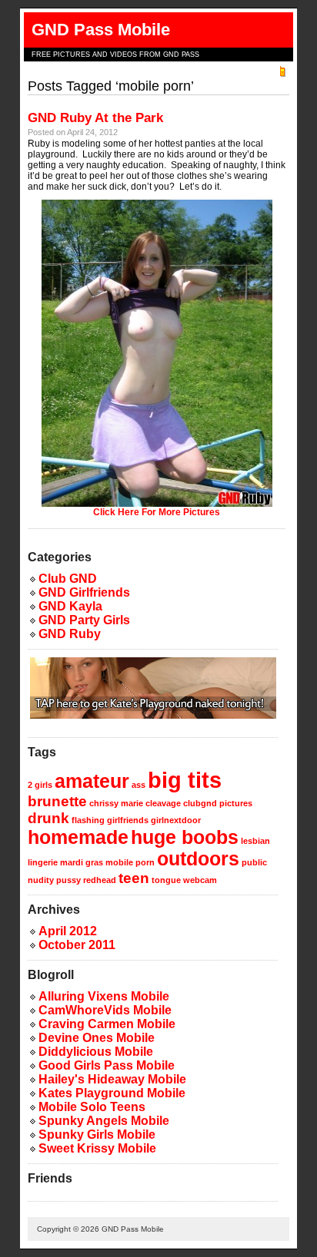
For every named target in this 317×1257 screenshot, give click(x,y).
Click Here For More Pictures (156, 512)
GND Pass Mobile (101, 29)
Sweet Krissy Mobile (97, 1148)
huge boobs (185, 837)
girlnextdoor (176, 820)
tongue (166, 880)
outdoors (198, 858)
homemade (78, 837)
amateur (92, 781)
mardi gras (81, 862)
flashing (88, 820)
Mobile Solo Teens (91, 1106)
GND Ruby (69, 633)
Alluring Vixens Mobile (103, 996)
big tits (185, 779)
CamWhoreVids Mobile (105, 1010)
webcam (200, 880)
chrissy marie (116, 803)
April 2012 (67, 931)
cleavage (163, 803)
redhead (99, 880)
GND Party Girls (84, 620)
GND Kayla (70, 606)
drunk (48, 818)
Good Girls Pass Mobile (106, 1065)
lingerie (43, 862)
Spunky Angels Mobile (103, 1120)
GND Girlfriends (84, 592)
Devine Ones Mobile (96, 1037)
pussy (68, 880)
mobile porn (130, 862)
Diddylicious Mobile (95, 1051)
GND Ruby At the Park (95, 118)
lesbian (255, 840)
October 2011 (76, 944)
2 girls (40, 784)
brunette (57, 801)
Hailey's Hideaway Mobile (112, 1079)
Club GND (67, 578)
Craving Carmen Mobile (106, 1023)
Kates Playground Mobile (111, 1093)
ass (138, 784)
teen (133, 878)
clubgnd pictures (217, 803)
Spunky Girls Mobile (96, 1134)
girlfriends (127, 820)
